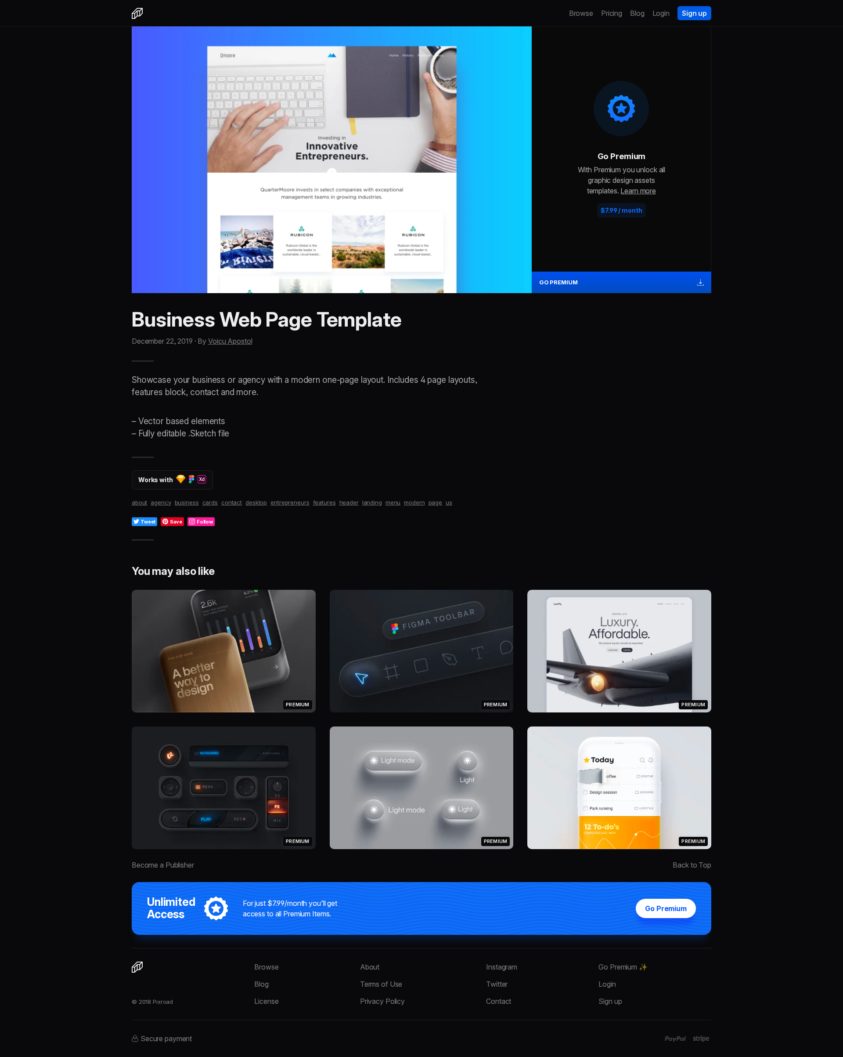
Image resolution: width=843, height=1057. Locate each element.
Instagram (501, 967)
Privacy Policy (382, 1001)
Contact (498, 1001)
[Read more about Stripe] (701, 1038)
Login (661, 13)
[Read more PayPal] (675, 1039)
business (187, 502)
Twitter (497, 984)
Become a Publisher (163, 865)
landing (372, 502)
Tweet (147, 522)
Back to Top (692, 865)
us (449, 502)
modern (414, 502)
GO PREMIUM (558, 282)
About (369, 967)
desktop (256, 502)
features (324, 502)
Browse (581, 13)
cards (210, 502)
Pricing (611, 13)
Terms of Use (381, 984)
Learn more (638, 190)
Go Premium (666, 908)
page (436, 502)
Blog (637, 13)
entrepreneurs (289, 502)
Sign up (694, 13)
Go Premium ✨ (622, 967)
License (266, 1001)
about (139, 502)
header (349, 502)
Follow (205, 522)
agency (161, 502)
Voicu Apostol (230, 341)
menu (393, 502)
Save (176, 522)
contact (231, 502)
